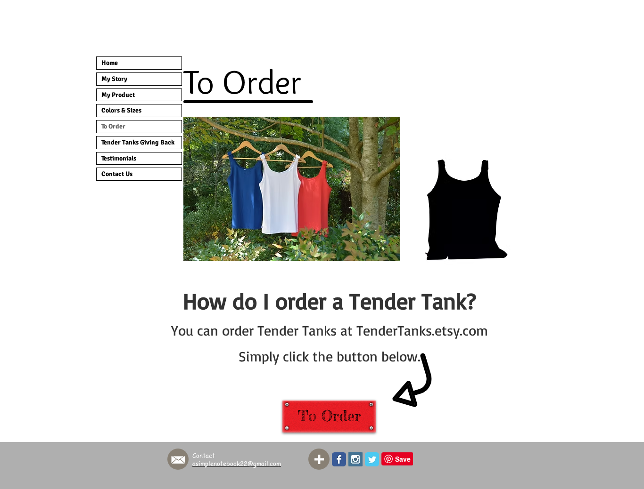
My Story (114, 79)
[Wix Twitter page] (372, 459)
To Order (113, 126)
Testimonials (118, 158)
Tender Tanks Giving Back (137, 142)
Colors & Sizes (121, 110)
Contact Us (116, 174)
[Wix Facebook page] (339, 459)
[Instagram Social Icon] (355, 459)
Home (109, 63)
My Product (118, 95)
